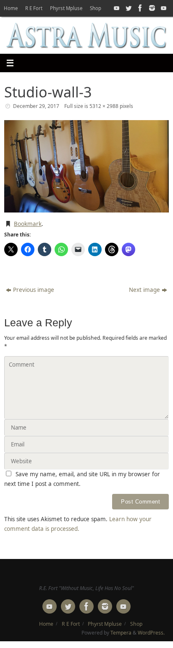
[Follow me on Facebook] (139, 8)
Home (11, 8)
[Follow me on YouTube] (116, 8)
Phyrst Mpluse (66, 8)
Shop (95, 8)
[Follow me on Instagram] (151, 8)
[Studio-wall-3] (86, 166)
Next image (144, 290)
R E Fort (33, 8)
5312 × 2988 (103, 106)
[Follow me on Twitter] (128, 8)
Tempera (120, 632)
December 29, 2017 (36, 106)
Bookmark (28, 224)
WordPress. (151, 632)
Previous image (33, 290)
